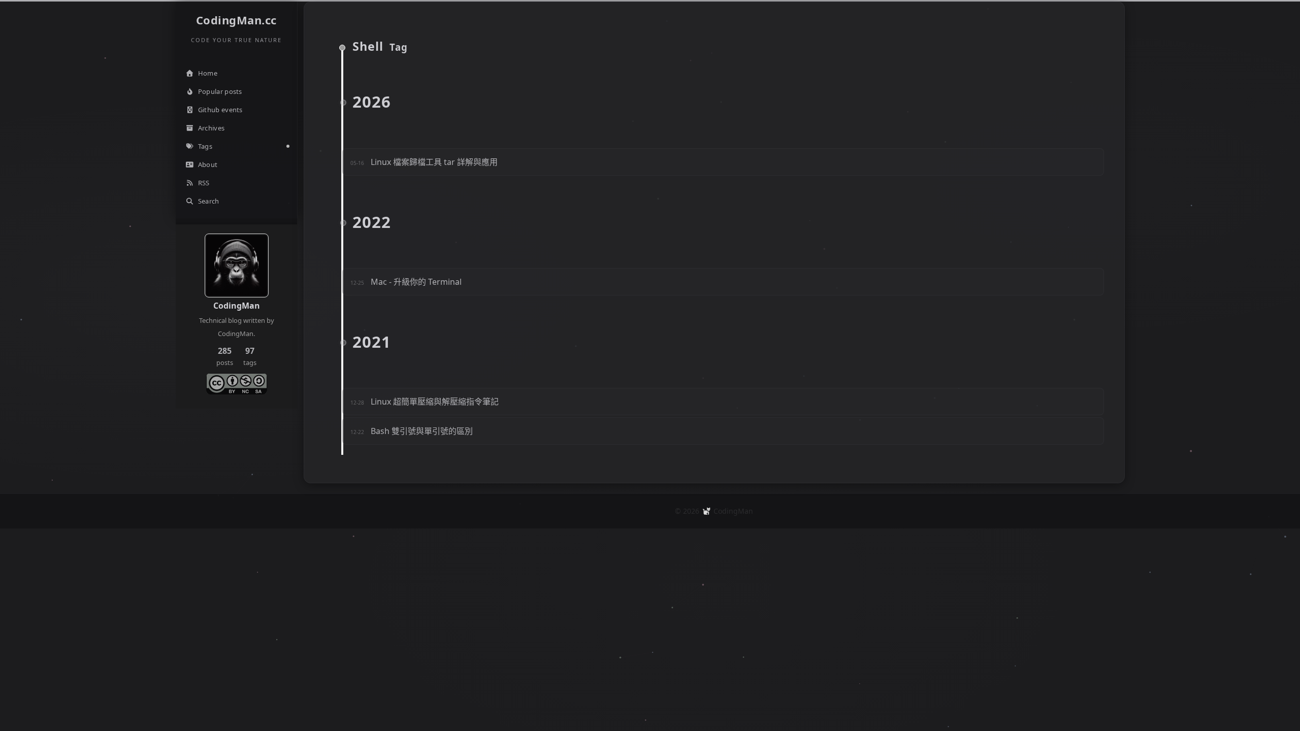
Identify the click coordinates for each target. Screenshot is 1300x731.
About (208, 164)
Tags (205, 146)
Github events (220, 109)
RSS (204, 182)
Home (207, 73)
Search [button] (208, 201)
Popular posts (220, 91)
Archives (211, 127)
